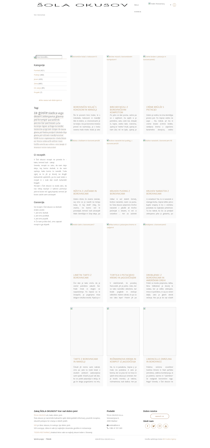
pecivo (37, 122)
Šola (136, 5)
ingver (44, 126)
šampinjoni (37, 147)
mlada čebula (61, 138)
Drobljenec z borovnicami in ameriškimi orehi (156, 277)
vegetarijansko (49, 138)
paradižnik (54, 119)
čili (59, 129)
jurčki (49, 141)
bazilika (36, 144)
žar (43, 122)
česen (60, 141)
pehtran (55, 141)
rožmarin (46, 135)
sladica (52, 113)
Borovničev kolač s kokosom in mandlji (85, 108)
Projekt (37, 92)
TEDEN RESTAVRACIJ (42, 432)
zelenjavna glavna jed (48, 118)
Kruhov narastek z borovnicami (157, 192)
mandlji (53, 135)
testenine (38, 129)
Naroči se (159, 416)
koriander (59, 126)
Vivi (35, 15)
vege (61, 113)
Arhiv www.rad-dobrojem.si (50, 100)
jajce (47, 144)
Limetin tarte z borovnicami (82, 276)
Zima (36, 83)
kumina (44, 147)
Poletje (36, 75)
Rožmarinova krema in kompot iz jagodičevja (123, 360)
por (35, 141)
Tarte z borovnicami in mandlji (85, 360)
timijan (55, 129)
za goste (41, 112)
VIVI (35, 425)
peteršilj (42, 144)
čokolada (59, 132)
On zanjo (37, 88)
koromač (59, 135)
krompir (43, 119)
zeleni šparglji (59, 144)
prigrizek (47, 129)
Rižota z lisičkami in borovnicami (85, 192)
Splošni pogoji (39, 439)
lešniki (36, 138)
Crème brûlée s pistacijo (155, 108)
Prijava (170, 10)
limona (39, 141)
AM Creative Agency (169, 439)
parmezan (50, 122)
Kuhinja (137, 12)
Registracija (170, 13)
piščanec (52, 144)
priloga (51, 126)
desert (38, 116)
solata (44, 141)
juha (58, 123)
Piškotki (48, 439)
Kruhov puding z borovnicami (120, 192)
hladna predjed (49, 132)
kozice (41, 138)
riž (65, 144)
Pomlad (37, 70)
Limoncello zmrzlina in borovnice (159, 360)
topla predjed (51, 147)
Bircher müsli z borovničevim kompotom (119, 109)
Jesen (36, 79)
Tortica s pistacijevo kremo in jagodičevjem (123, 276)
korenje (37, 126)
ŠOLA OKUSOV (40, 415)
